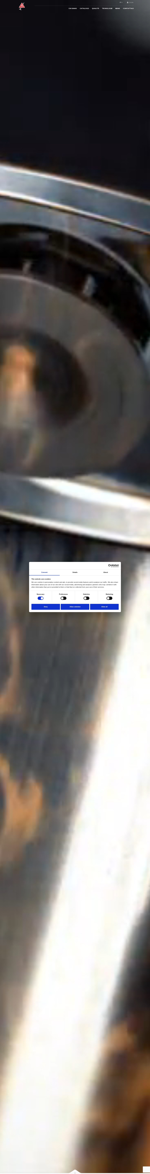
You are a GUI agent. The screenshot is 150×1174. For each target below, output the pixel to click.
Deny (46, 607)
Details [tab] (75, 572)
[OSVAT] (22, 6)
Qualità (95, 8)
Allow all (104, 607)
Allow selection (75, 607)
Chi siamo (73, 8)
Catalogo (84, 8)
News (117, 8)
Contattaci (128, 8)
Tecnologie (107, 8)
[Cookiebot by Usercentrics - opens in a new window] (110, 565)
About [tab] (105, 572)
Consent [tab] (44, 572)
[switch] (63, 598)
